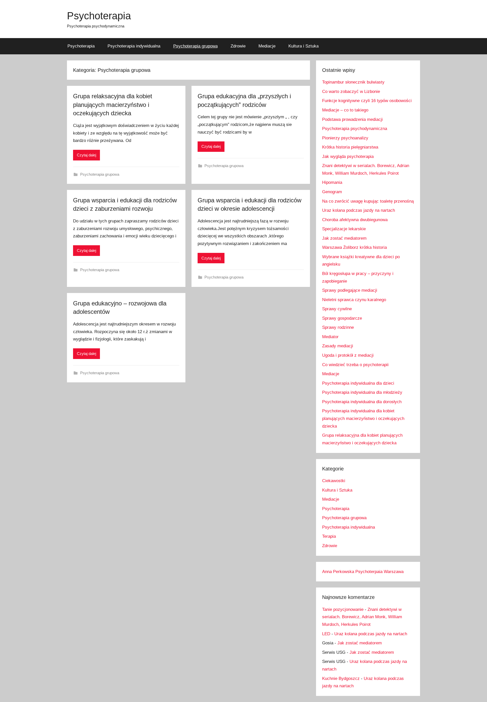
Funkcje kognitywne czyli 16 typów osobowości (367, 100)
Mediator (330, 336)
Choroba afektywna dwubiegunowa (355, 219)
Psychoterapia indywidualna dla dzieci (358, 383)
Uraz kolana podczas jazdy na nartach (358, 210)
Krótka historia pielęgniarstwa (350, 147)
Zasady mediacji (337, 346)
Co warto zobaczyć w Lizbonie (351, 91)
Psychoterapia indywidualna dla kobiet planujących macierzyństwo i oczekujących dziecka (363, 419)
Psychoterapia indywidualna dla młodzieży (362, 392)
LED (326, 633)
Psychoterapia (99, 15)
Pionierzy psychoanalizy (345, 138)
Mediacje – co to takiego (345, 110)
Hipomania (332, 182)
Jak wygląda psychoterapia (348, 156)
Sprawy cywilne (337, 308)
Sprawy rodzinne (338, 327)
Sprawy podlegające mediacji (349, 290)
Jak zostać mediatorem (344, 238)
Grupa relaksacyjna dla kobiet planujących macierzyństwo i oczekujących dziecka (112, 105)
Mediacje (266, 46)
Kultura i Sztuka (303, 46)
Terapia (329, 536)
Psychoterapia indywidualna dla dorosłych (362, 401)
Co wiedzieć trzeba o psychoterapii (355, 364)
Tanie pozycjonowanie (342, 609)
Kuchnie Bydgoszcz (341, 678)
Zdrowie (238, 46)
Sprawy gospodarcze (342, 318)
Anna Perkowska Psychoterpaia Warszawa (363, 571)
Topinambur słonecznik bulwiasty (353, 82)
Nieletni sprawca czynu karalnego (354, 299)
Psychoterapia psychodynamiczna (354, 128)
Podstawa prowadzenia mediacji (352, 119)
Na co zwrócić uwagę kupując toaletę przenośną (368, 201)
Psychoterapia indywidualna (134, 46)
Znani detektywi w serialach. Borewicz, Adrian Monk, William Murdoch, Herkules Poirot (362, 617)
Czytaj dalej (86, 155)
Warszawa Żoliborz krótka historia (354, 247)
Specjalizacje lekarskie (344, 228)
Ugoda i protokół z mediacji (348, 355)
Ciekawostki (333, 480)
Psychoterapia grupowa (195, 46)
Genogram (332, 191)
